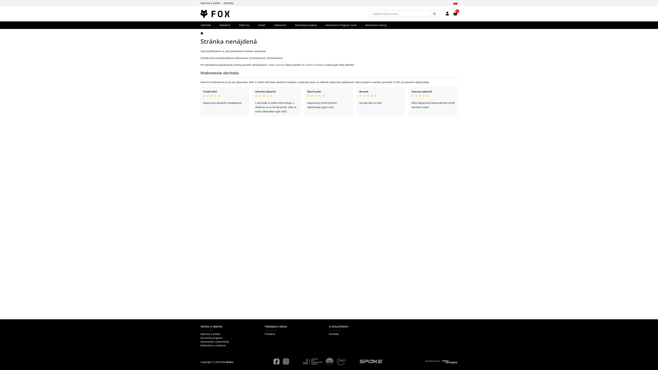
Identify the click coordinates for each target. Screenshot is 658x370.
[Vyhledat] (434, 13)
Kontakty (229, 3)
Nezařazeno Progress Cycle (341, 25)
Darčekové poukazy (306, 25)
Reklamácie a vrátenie (213, 345)
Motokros (225, 25)
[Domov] (201, 33)
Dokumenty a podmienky (214, 341)
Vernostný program (211, 338)
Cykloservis (280, 25)
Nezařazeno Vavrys (376, 25)
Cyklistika (205, 25)
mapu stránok (276, 64)
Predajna (270, 334)
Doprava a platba (210, 3)
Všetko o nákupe (211, 326)
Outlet (261, 25)
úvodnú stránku (314, 64)
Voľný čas (244, 25)
